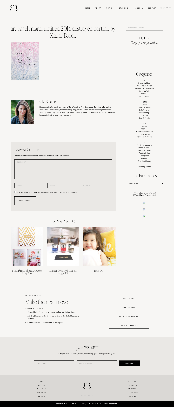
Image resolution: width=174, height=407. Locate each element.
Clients (41, 396)
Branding (41, 389)
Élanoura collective (41, 316)
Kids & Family (144, 118)
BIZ (144, 80)
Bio (41, 381)
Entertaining (144, 113)
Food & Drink (144, 153)
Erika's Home (144, 110)
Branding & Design (144, 86)
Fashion (144, 129)
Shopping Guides (144, 166)
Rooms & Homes (144, 107)
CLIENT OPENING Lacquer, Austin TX (63, 272)
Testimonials (132, 392)
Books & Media (144, 148)
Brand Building (144, 83)
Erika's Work (144, 91)
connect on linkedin (128, 316)
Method (41, 385)
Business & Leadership (144, 88)
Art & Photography (144, 145)
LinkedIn (48, 322)
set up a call (129, 298)
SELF (144, 123)
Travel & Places (144, 161)
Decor (144, 105)
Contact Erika (33, 312)
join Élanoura (129, 307)
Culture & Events (144, 150)
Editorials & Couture (144, 131)
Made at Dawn (87, 382)
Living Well (144, 156)
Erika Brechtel (13, 8)
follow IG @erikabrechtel (128, 325)
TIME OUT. (99, 270)
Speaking (132, 381)
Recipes (144, 158)
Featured (132, 389)
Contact (132, 396)
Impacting (132, 385)
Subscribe (129, 363)
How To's (144, 115)
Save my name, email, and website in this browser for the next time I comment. (47, 192)
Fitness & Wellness (144, 137)
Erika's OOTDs (144, 134)
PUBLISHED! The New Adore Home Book (27, 272)
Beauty (144, 126)
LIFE (144, 142)
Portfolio (41, 392)
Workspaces (144, 96)
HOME (144, 102)
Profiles (144, 94)
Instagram (59, 322)
